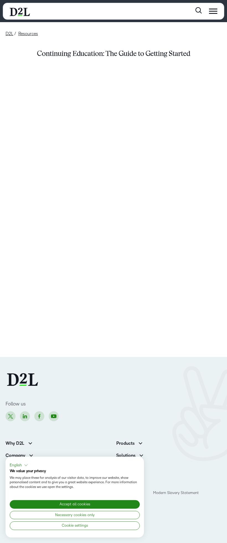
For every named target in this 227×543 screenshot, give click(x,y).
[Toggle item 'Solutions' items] (141, 455)
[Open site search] (198, 10)
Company (15, 455)
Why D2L (15, 443)
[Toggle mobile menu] (213, 11)
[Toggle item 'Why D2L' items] (30, 442)
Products (125, 443)
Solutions (125, 455)
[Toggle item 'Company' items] (31, 455)
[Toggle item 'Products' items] (140, 442)
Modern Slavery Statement (176, 493)
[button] (19, 465)
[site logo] (20, 11)
